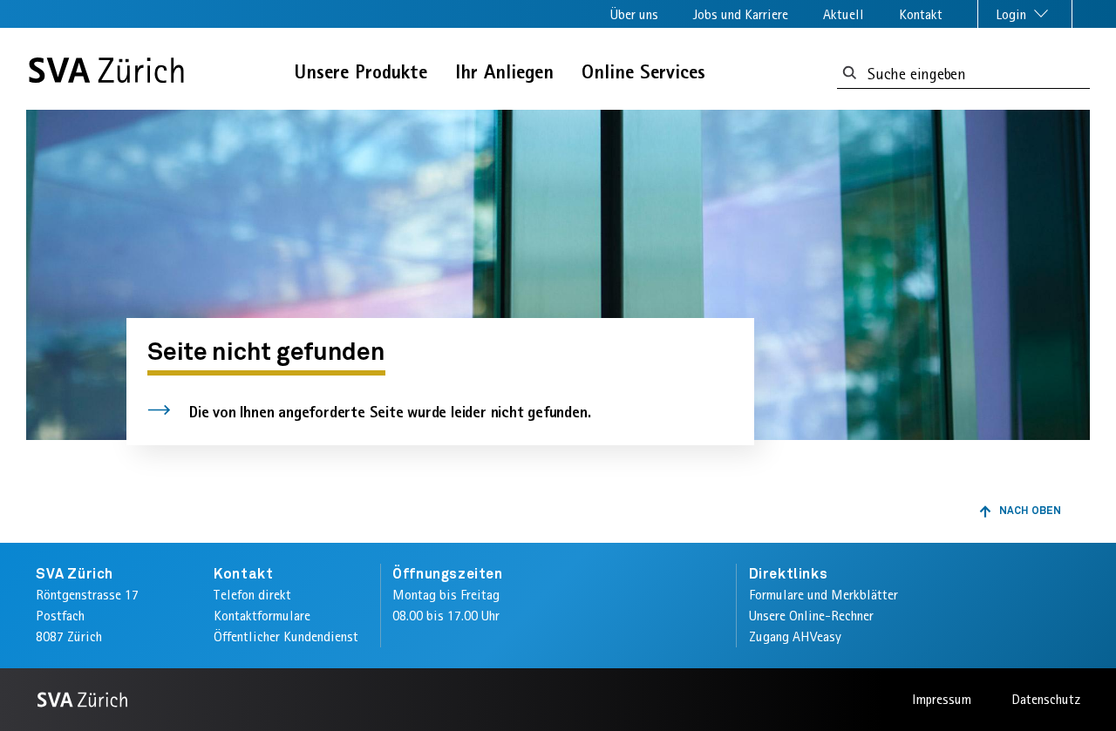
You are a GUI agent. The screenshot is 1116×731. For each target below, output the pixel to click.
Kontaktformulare (262, 615)
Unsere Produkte (361, 72)
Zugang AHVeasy (795, 636)
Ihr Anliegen (504, 72)
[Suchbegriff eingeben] (849, 73)
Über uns (634, 14)
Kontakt (920, 14)
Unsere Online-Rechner (811, 615)
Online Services (643, 72)
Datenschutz (1045, 699)
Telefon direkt (252, 594)
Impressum (941, 699)
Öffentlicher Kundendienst (286, 636)
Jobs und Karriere (740, 14)
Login (1013, 14)
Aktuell (843, 14)
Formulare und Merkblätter (823, 594)
